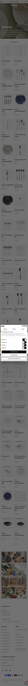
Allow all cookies (14, 351)
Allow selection (14, 355)
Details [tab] (14, 329)
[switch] (24, 342)
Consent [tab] (5, 329)
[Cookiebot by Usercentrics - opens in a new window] (20, 326)
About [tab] (23, 329)
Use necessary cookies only (14, 358)
